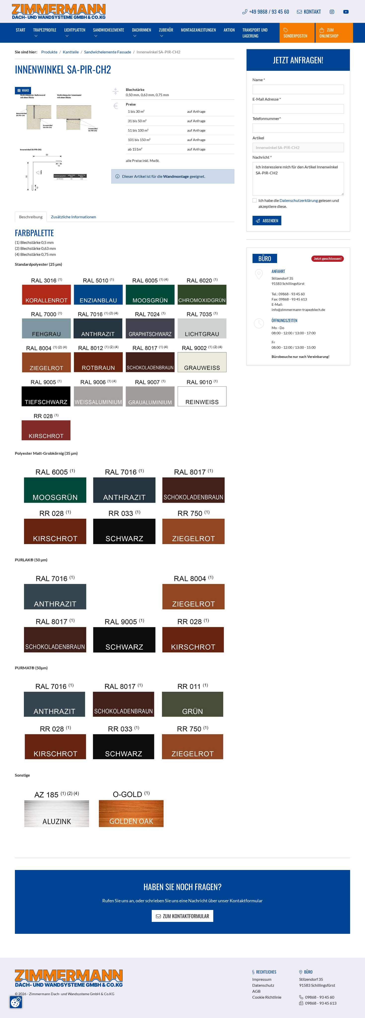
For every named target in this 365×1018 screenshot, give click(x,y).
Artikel (258, 137)
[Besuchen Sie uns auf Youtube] (346, 11)
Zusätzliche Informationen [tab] (73, 216)
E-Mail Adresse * (267, 99)
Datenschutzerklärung (299, 200)
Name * (259, 79)
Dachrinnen (141, 30)
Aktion (229, 30)
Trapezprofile (44, 30)
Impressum (261, 979)
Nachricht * (262, 157)
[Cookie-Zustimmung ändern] (16, 1002)
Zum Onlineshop (329, 33)
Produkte (49, 51)
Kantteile (71, 51)
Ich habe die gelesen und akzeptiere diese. (298, 203)
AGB (256, 991)
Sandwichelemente (108, 30)
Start (20, 30)
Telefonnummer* (267, 118)
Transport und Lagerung (255, 33)
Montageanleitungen (198, 30)
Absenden (270, 221)
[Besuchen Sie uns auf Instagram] (332, 11)
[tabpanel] (124, 532)
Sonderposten (295, 36)
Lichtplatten (74, 30)
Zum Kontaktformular (186, 916)
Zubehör (166, 30)
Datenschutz (263, 985)
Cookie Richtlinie (266, 997)
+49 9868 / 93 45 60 (269, 11)
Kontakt (312, 11)
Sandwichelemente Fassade (107, 51)
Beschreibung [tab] (30, 216)
